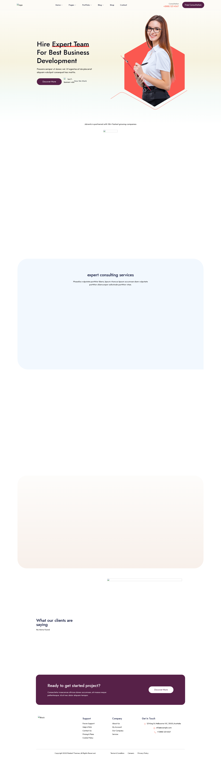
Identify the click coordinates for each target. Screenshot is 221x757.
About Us (116, 723)
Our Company (117, 730)
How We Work (80, 81)
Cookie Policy (88, 738)
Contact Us (87, 730)
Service (115, 734)
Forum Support (89, 723)
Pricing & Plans (88, 734)
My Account (117, 727)
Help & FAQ (87, 727)
